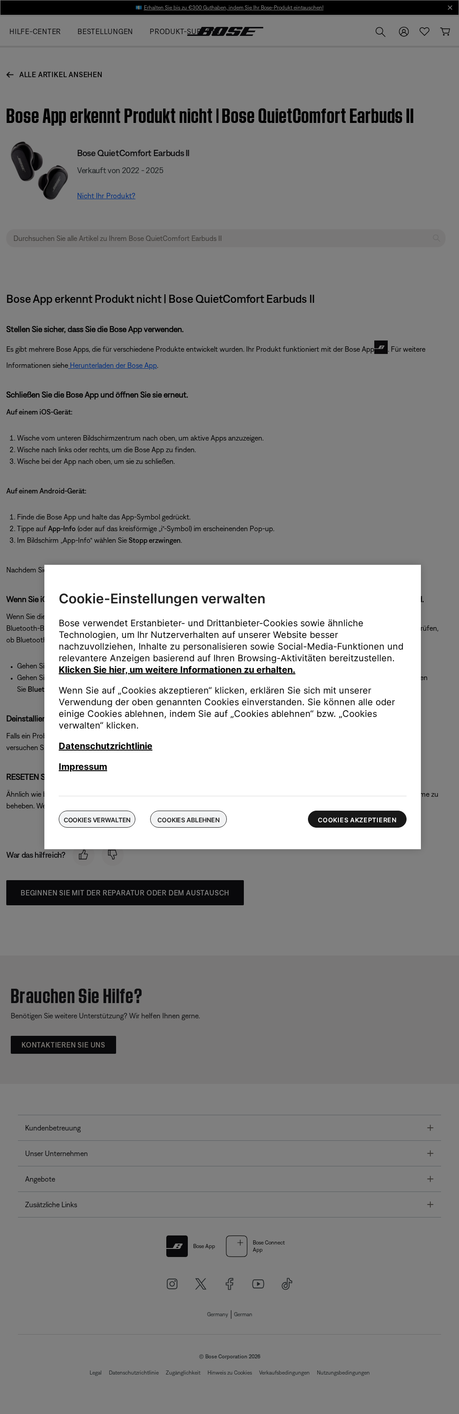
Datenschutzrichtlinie (105, 746)
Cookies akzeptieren (357, 820)
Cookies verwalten (97, 820)
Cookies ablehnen (188, 820)
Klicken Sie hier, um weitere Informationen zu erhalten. (177, 669)
